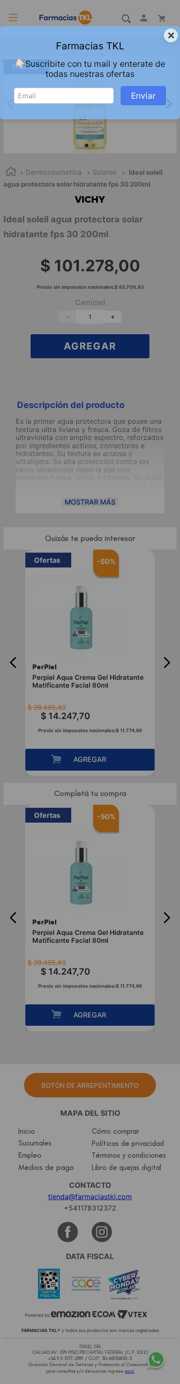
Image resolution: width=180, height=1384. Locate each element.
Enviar (143, 95)
